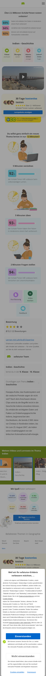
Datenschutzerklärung (26, 596)
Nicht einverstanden (23, 656)
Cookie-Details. (8, 599)
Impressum (31, 672)
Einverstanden (23, 636)
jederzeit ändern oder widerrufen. (20, 623)
